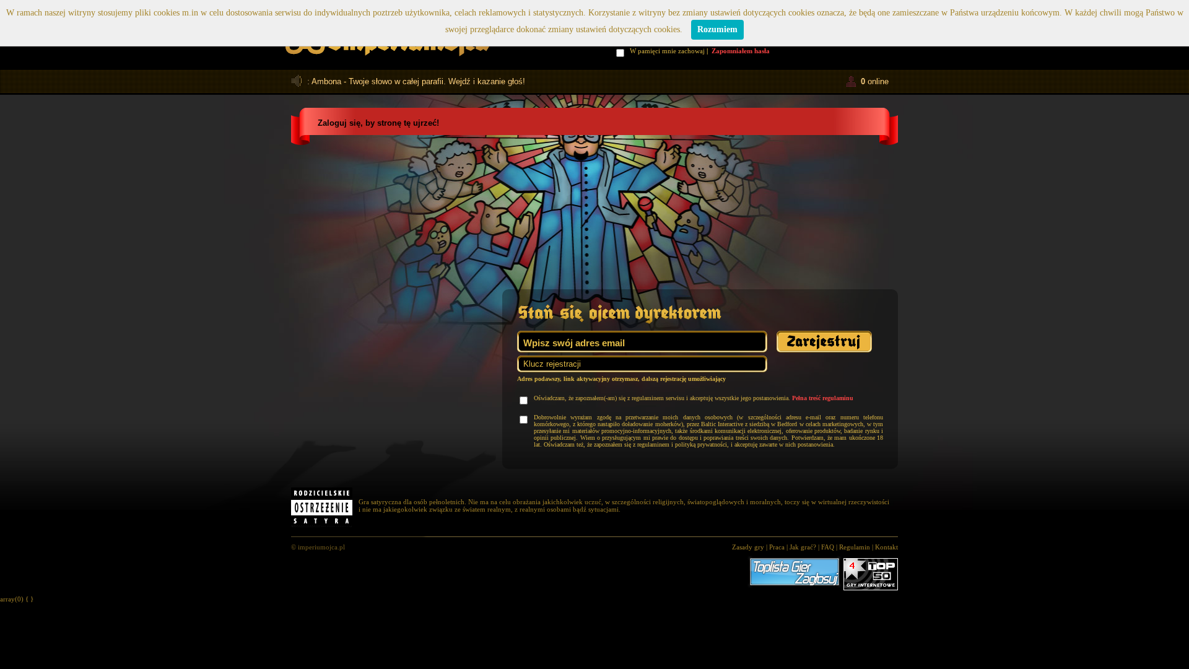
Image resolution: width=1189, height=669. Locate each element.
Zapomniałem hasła (741, 51)
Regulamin (854, 547)
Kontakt (886, 547)
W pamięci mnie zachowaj (669, 51)
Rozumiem (717, 29)
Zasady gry (748, 547)
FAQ (827, 547)
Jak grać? (803, 547)
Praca (777, 547)
